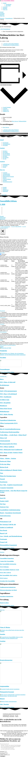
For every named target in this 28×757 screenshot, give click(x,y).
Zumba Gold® (4, 501)
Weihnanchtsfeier (22, 121)
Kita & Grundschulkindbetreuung (10, 429)
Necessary (4, 254)
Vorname (2, 751)
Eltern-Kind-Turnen (6, 408)
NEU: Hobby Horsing (6, 414)
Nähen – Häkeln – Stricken (8, 458)
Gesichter (2, 641)
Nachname (2, 753)
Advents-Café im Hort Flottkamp (11, 43)
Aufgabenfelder (4, 686)
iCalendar (5, 108)
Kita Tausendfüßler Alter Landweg (8, 575)
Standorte (5, 8)
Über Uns (5, 9)
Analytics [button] (2, 324)
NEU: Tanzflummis (5, 397)
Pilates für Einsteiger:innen (8, 476)
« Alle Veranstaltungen (5, 29)
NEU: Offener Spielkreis (7, 446)
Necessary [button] (2, 252)
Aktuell (4, 3)
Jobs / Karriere (4, 704)
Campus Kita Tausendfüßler (7, 561)
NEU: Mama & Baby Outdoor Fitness (11, 452)
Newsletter (8, 5)
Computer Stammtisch (6, 488)
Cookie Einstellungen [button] (5, 226)
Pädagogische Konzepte (7, 692)
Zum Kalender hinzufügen (6, 84)
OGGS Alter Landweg (5, 572)
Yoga (1, 473)
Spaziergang (3, 482)
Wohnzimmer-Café (5, 521)
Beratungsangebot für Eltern (8, 444)
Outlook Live (6, 111)
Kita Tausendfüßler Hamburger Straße (9, 569)
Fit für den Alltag (5, 464)
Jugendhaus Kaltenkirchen (8, 420)
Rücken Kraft (4, 467)
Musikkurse (3, 405)
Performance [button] (3, 317)
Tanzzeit (2, 479)
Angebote (5, 7)
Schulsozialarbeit (5, 441)
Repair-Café (3, 533)
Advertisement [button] (3, 332)
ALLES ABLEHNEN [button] (16, 226)
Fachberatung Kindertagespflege (9, 432)
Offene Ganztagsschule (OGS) (9, 423)
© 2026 (2, 204)
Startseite (2, 18)
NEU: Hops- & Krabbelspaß (8, 394)
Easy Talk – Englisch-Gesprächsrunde (11, 485)
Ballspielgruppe (4, 411)
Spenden (2, 634)
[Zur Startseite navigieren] (7, 0)
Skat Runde (3, 530)
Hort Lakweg (15, 121)
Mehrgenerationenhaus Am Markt (8, 590)
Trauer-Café (3, 542)
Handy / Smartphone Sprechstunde (10, 513)
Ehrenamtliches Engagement (8, 545)
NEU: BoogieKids (5, 402)
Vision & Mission (5, 627)
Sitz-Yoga (3, 504)
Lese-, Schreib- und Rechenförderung (11, 536)
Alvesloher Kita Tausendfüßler (7, 581)
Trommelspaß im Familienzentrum (11, 45)
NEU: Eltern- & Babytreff (7, 382)
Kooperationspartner (6, 660)
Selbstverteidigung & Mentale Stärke (11, 470)
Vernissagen (3, 539)
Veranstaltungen (8, 18)
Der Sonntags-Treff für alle (8, 524)
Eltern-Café (3, 438)
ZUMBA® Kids (4, 400)
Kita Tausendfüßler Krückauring (8, 564)
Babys (2, 379)
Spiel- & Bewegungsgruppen (8, 391)
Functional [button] (2, 310)
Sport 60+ (3, 498)
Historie (2, 698)
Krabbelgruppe (4, 385)
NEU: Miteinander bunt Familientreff (11, 449)
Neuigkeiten (8, 4)
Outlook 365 (6, 110)
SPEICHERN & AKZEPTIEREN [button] (8, 345)
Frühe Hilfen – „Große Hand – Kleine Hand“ (13, 435)
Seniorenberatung (5, 515)
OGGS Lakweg (3, 578)
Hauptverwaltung (4, 602)
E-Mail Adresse (3, 754)
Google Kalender (7, 107)
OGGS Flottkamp (4, 566)
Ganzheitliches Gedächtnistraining (10, 510)
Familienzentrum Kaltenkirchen (8, 587)
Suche (1, 22)
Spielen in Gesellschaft (6, 527)
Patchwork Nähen (5, 461)
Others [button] (1, 340)
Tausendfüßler (8, 201)
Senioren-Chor (4, 507)
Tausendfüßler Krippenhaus (7, 558)
